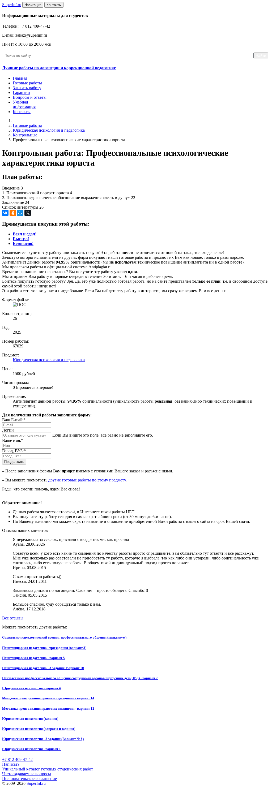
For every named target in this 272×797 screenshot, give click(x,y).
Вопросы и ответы (29, 97)
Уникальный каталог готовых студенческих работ (47, 769)
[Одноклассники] (13, 213)
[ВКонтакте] (5, 213)
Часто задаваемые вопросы (26, 774)
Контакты (22, 111)
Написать (10, 764)
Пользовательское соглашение (29, 778)
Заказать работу (27, 87)
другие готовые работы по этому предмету (87, 480)
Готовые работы (27, 83)
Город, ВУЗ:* (14, 451)
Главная (20, 78)
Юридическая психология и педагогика (49, 130)
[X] (27, 213)
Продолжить (14, 462)
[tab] (24, 234)
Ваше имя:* (12, 440)
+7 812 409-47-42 (17, 759)
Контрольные (25, 135)
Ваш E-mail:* (14, 419)
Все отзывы (12, 618)
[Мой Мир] (20, 213)
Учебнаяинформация (24, 104)
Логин (8, 430)
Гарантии (21, 92)
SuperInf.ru (36, 783)
